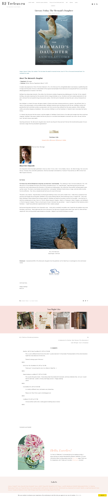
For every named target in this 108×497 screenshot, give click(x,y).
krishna (25, 386)
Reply (23, 362)
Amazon (53, 140)
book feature (92, 488)
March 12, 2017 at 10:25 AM (33, 386)
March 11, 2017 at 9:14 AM (40, 374)
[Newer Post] (39, 337)
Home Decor (22, 486)
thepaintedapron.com (28, 374)
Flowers (45, 486)
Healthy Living (85, 488)
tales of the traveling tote (34, 488)
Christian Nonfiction (59, 488)
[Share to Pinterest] (87, 301)
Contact (53, 5)
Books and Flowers (21, 488)
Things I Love (61, 486)
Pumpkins (15, 490)
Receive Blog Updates (42, 2)
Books (71, 2)
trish (24, 399)
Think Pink (57, 490)
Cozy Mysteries (69, 488)
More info (78, 495)
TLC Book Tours (33, 300)
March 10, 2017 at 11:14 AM (43, 351)
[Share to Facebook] (83, 301)
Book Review (30, 486)
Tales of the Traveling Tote (57, 2)
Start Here (31, 2)
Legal (76, 2)
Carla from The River (28, 365)
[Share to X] (85, 301)
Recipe (51, 486)
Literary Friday (25, 300)
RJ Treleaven (13, 3)
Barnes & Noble (61, 140)
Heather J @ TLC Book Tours (30, 351)
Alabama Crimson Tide (25, 490)
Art (67, 2)
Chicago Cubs (35, 490)
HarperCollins (46, 140)
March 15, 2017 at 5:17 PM (31, 399)
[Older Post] (86, 337)
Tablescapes (81, 486)
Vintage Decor (50, 490)
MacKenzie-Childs (72, 486)
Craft (43, 488)
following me (75, 460)
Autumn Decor (49, 488)
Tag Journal (42, 490)
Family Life (38, 486)
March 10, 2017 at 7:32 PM (39, 365)
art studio (77, 488)
